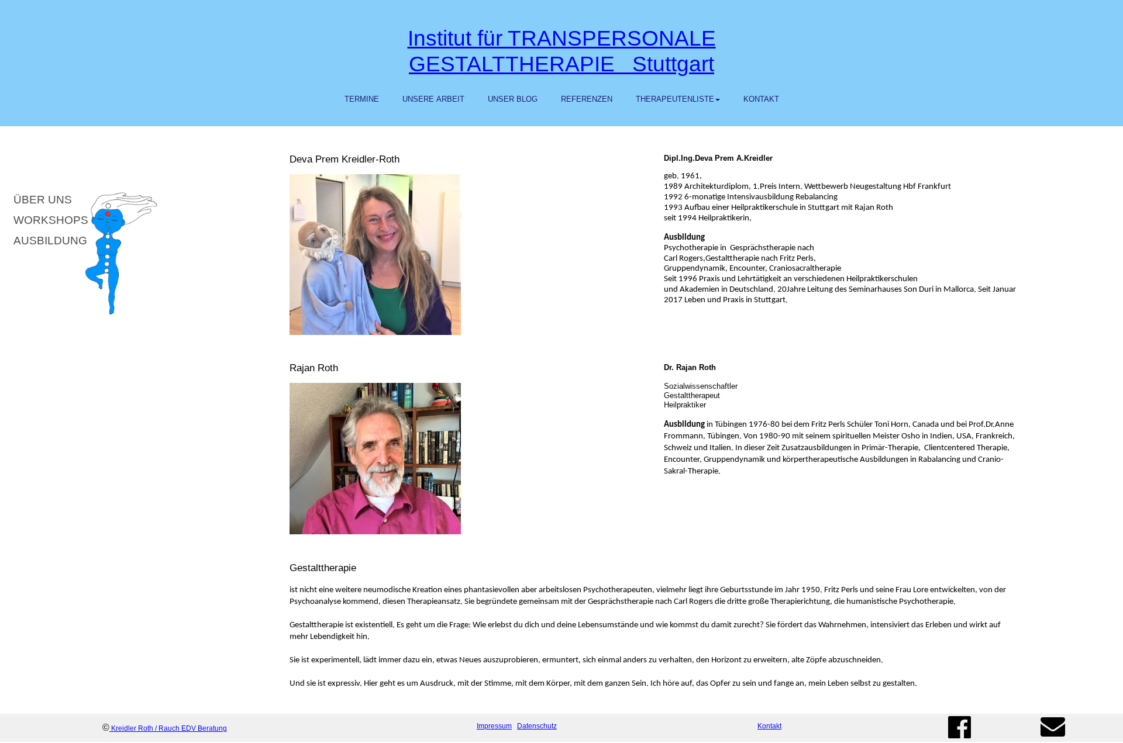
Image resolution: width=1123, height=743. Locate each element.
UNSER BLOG (513, 99)
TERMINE (362, 99)
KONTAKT (761, 99)
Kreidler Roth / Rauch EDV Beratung (169, 728)
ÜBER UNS (47, 199)
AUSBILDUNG (47, 240)
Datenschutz (537, 726)
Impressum (494, 726)
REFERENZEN (586, 99)
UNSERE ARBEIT (433, 99)
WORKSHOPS (47, 220)
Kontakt (769, 726)
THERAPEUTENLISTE (675, 99)
